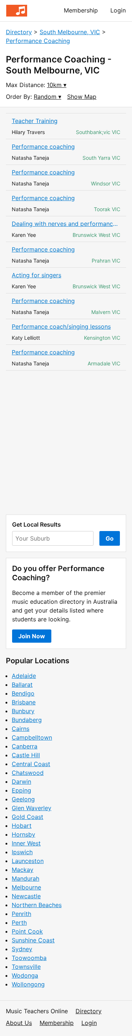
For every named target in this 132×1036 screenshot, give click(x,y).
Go (110, 538)
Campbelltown (32, 737)
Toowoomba (29, 957)
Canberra (24, 746)
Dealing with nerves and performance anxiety (66, 223)
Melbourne (26, 887)
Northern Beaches (37, 905)
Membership (81, 10)
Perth (19, 922)
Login (118, 10)
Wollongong (28, 984)
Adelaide (24, 675)
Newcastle (26, 896)
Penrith (21, 913)
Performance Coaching (38, 40)
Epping (21, 790)
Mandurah (25, 878)
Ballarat (22, 684)
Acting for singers (36, 275)
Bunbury (23, 711)
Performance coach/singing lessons (61, 326)
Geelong (23, 799)
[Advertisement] (66, 442)
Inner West (26, 843)
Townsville (26, 966)
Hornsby (23, 834)
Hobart (22, 825)
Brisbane (24, 702)
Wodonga (25, 975)
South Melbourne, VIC (70, 32)
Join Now (31, 636)
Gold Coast (27, 816)
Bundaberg (27, 719)
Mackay (22, 869)
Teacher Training (35, 120)
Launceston (28, 860)
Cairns (20, 728)
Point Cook (27, 931)
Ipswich (22, 852)
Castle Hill (26, 755)
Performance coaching (43, 146)
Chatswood (28, 772)
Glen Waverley (31, 808)
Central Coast (31, 764)
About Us (19, 1022)
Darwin (21, 781)
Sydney (22, 949)
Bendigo (23, 693)
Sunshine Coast (33, 940)
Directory (19, 32)
